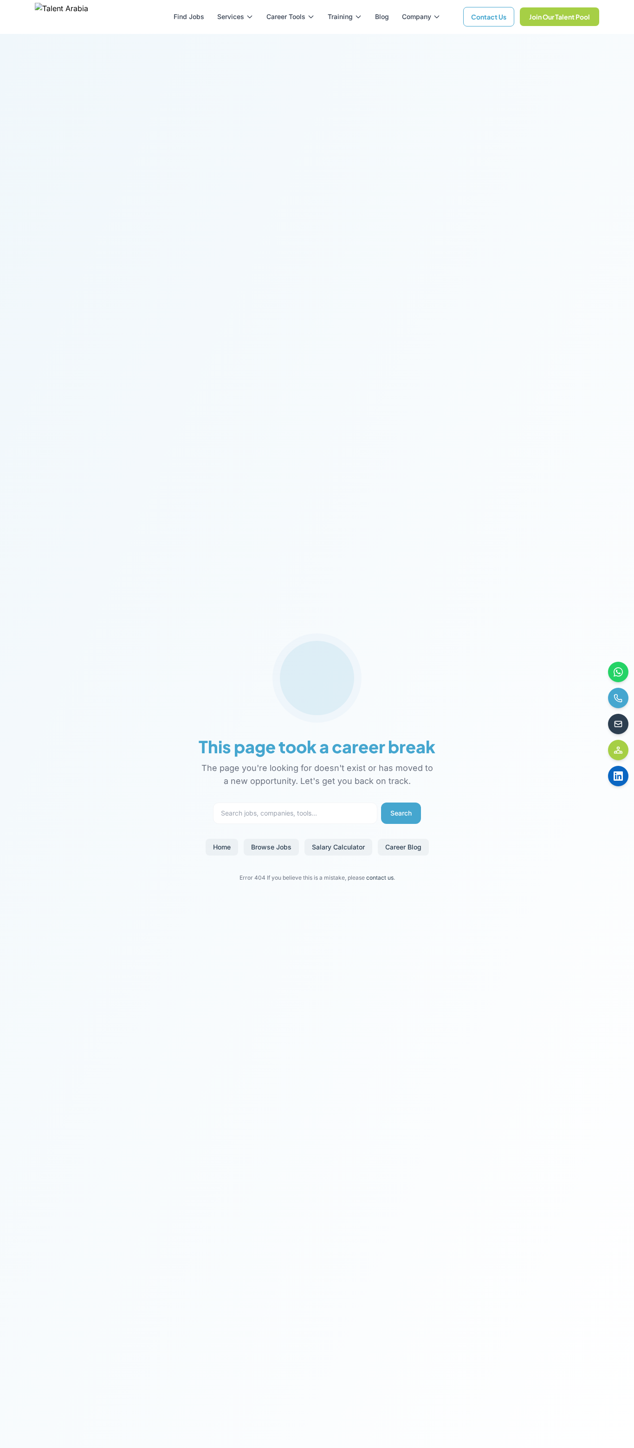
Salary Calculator (338, 847)
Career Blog (403, 847)
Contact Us (488, 17)
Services (230, 16)
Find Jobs (189, 16)
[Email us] (618, 724)
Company (416, 16)
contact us (380, 877)
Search (401, 813)
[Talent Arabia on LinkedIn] (618, 776)
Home (222, 847)
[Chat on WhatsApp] (618, 672)
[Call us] (618, 698)
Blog (382, 16)
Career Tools (285, 16)
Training (340, 16)
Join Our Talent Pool (559, 17)
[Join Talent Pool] (618, 750)
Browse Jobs (271, 847)
